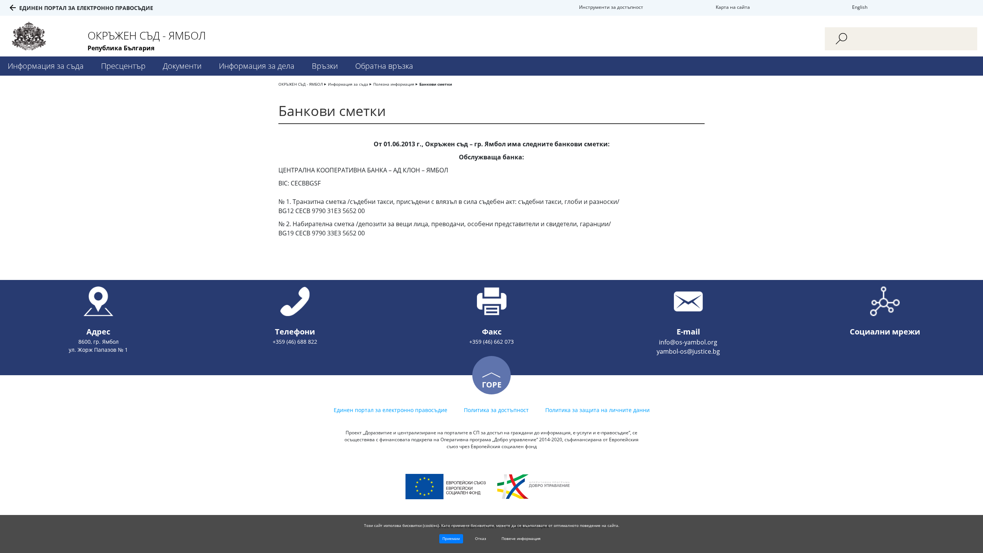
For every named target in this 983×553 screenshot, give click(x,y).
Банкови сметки (435, 84)
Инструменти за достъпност (611, 7)
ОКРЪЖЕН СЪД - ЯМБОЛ (300, 84)
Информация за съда (46, 66)
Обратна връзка (384, 66)
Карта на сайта (733, 7)
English (859, 7)
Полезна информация (393, 84)
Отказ (480, 538)
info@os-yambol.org (688, 342)
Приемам (451, 538)
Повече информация (521, 538)
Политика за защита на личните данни (597, 410)
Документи (182, 66)
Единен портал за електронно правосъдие (86, 8)
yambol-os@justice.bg (688, 351)
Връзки (325, 66)
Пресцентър (123, 66)
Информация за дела (257, 66)
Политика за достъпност (496, 410)
